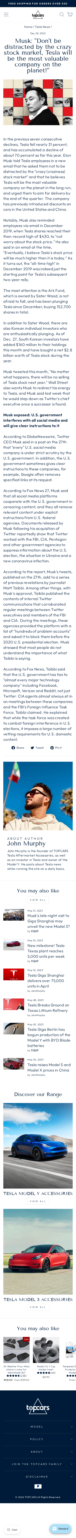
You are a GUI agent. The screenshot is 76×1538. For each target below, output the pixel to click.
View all (38, 899)
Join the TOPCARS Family (37, 1464)
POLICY (37, 1439)
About (37, 1451)
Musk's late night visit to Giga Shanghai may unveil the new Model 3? (48, 921)
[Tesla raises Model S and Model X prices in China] (13, 1064)
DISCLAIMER (37, 1476)
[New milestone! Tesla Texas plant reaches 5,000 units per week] (13, 944)
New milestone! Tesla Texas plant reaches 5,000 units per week (46, 951)
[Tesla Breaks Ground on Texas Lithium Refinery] (13, 1004)
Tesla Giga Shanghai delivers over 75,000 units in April (45, 980)
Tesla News (42, 27)
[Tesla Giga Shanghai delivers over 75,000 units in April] (13, 974)
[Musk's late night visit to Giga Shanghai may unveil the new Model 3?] (13, 915)
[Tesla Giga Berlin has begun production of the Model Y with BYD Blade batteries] (13, 1028)
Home (28, 27)
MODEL (37, 1426)
